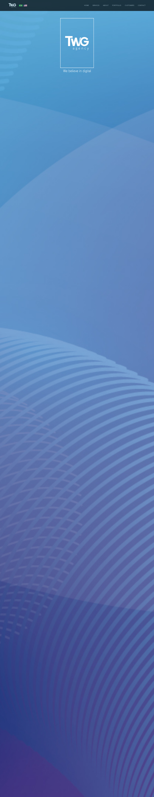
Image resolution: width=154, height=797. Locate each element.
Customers (129, 5)
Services (96, 5)
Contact (142, 5)
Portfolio (116, 5)
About (106, 5)
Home (86, 5)
